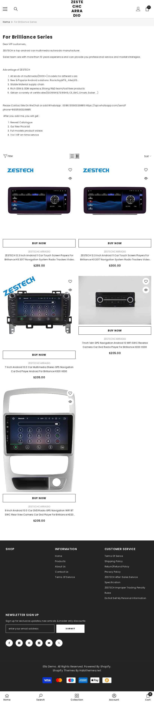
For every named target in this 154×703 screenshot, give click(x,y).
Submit (70, 628)
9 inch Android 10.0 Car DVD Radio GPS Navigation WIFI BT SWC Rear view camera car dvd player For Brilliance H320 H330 (39, 513)
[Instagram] (19, 643)
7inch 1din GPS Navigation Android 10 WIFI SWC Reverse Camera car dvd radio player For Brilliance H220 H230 (115, 345)
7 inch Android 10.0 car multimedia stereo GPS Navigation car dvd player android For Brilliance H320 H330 (39, 369)
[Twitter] (59, 643)
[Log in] (138, 9)
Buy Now (39, 243)
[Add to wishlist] (70, 169)
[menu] (5, 9)
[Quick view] (70, 178)
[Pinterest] (29, 643)
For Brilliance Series (25, 22)
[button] (72, 156)
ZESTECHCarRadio (39, 251)
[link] (40, 697)
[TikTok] (39, 643)
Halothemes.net (90, 670)
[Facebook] (9, 643)
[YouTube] (49, 643)
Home (6, 22)
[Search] (16, 9)
